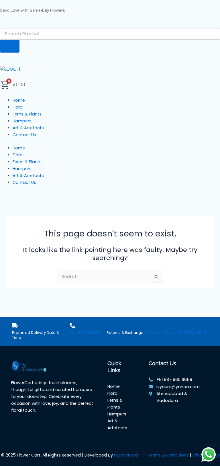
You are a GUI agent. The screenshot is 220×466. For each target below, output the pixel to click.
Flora (18, 155)
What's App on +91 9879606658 (178, 332)
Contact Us (24, 182)
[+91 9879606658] (72, 325)
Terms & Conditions (168, 455)
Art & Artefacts (28, 175)
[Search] (9, 46)
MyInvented (126, 455)
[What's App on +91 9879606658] (153, 325)
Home (19, 148)
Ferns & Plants (27, 162)
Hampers (22, 169)
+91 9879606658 (84, 332)
